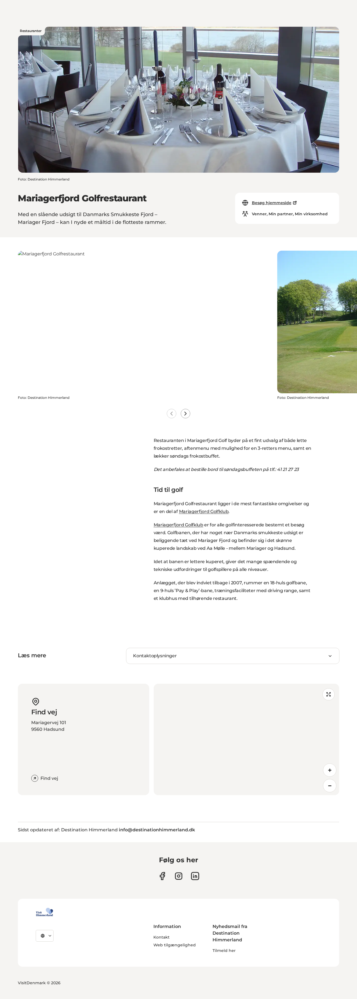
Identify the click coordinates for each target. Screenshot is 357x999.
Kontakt (161, 937)
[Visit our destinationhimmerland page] (195, 876)
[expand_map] (328, 694)
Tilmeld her (224, 950)
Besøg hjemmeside (271, 202)
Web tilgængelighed (174, 944)
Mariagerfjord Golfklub (204, 511)
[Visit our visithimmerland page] (162, 876)
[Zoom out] (329, 785)
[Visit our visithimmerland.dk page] (179, 876)
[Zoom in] (329, 770)
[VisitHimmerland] (44, 912)
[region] (246, 739)
